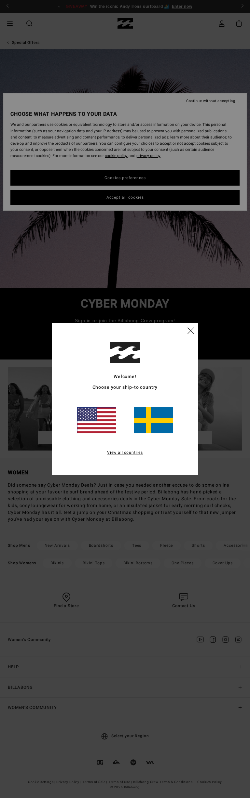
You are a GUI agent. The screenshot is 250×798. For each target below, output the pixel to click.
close (191, 330)
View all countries (125, 452)
